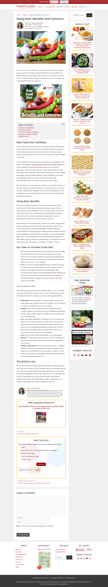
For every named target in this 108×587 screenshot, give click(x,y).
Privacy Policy (19, 564)
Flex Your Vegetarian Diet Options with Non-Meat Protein (82, 121)
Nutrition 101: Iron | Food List (26, 481)
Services (18, 562)
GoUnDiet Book (60, 549)
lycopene (57, 275)
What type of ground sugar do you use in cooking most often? (39, 444)
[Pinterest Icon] (82, 355)
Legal (17, 567)
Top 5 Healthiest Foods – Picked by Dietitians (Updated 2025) (82, 71)
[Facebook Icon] (75, 355)
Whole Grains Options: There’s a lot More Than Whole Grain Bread (82, 96)
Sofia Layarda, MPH (37, 23)
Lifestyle (20, 431)
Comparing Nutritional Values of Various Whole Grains (82, 148)
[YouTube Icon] (86, 355)
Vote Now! (41, 464)
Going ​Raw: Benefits (24, 130)
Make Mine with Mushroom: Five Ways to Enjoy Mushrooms (82, 198)
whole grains (35, 433)
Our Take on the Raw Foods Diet (28, 132)
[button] (89, 7)
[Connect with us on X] (90, 558)
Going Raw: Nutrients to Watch (28, 134)
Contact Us (19, 559)
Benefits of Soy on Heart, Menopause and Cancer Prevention (82, 173)
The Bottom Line (23, 136)
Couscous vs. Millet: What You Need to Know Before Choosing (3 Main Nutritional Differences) (82, 45)
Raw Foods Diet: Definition (26, 128)
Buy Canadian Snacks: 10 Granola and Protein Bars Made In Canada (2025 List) (41, 407)
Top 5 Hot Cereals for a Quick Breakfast (82, 270)
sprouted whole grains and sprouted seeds (46, 164)
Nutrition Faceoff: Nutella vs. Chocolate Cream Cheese (34, 483)
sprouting (21, 433)
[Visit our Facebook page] (78, 558)
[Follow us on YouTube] (87, 558)
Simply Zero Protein (44, 549)
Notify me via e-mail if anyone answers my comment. (35, 526)
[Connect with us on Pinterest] (84, 558)
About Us (18, 549)
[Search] (89, 15)
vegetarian (28, 433)
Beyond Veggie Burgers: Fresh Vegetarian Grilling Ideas (82, 246)
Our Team (18, 552)
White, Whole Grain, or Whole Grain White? (82, 222)
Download (87, 298)
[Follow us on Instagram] (81, 558)
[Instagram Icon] (78, 355)
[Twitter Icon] (90, 355)
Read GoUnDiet (60, 552)
